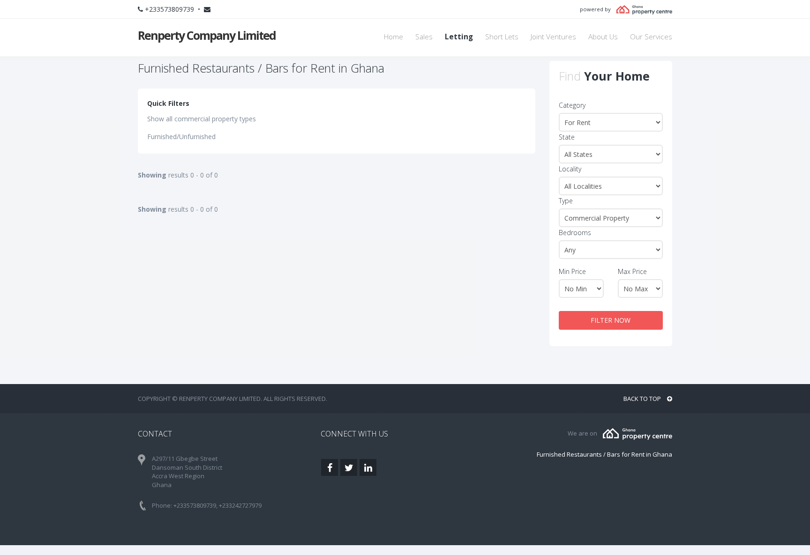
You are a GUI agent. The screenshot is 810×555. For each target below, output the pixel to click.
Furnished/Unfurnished (181, 136)
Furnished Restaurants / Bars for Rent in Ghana (604, 454)
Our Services (651, 37)
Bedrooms (575, 232)
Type (566, 200)
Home (393, 37)
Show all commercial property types (201, 118)
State (567, 137)
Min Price (572, 271)
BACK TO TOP (642, 398)
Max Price (632, 271)
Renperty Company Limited (207, 35)
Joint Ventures (553, 37)
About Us (603, 37)
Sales (424, 37)
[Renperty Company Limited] (637, 433)
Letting (459, 37)
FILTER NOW (610, 320)
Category (572, 105)
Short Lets (501, 37)
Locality (570, 168)
